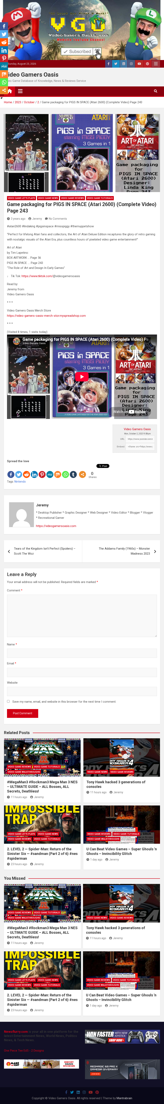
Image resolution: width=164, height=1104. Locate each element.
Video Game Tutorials (100, 198)
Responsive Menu (156, 63)
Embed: (121, 446)
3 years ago (18, 218)
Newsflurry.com (16, 1032)
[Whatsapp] (65, 471)
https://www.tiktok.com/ (37, 276)
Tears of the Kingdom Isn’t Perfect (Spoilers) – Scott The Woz (44, 551)
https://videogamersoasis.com (56, 526)
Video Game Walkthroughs (24, 772)
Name (12, 644)
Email (11, 663)
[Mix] (57, 471)
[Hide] (1, 98)
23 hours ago (19, 864)
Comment (14, 590)
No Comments (58, 218)
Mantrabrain (124, 1098)
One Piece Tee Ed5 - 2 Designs (24, 1050)
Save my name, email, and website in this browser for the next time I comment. (64, 701)
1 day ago (96, 859)
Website (12, 682)
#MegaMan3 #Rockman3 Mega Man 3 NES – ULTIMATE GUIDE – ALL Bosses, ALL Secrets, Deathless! (42, 786)
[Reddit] (26, 471)
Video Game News (48, 198)
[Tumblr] (73, 471)
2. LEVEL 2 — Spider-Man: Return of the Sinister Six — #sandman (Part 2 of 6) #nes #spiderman (42, 854)
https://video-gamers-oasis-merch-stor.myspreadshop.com (46, 316)
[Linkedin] (34, 471)
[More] (82, 471)
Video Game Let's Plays (21, 198)
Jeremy (37, 218)
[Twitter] (18, 471)
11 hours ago (19, 797)
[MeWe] (49, 471)
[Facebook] (10, 471)
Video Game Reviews (72, 198)
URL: (122, 439)
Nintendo (20, 481)
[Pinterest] (42, 471)
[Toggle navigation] (20, 91)
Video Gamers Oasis (31, 74)
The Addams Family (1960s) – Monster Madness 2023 (124, 551)
